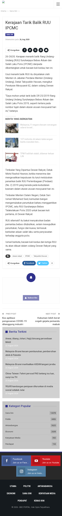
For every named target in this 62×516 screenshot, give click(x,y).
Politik (8, 419)
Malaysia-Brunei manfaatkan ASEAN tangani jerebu (30, 364)
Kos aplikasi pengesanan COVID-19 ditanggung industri (14, 321)
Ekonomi (9, 431)
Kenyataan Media (12, 438)
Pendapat (9, 444)
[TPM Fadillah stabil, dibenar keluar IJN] (11, 157)
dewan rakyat (17, 256)
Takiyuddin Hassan (40, 256)
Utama (13, 486)
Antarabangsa (11, 425)
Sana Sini (9, 34)
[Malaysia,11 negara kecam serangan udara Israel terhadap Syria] (11, 128)
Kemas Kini (39, 500)
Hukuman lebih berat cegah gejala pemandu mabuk (47, 321)
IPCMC (27, 256)
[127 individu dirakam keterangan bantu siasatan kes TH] (11, 142)
